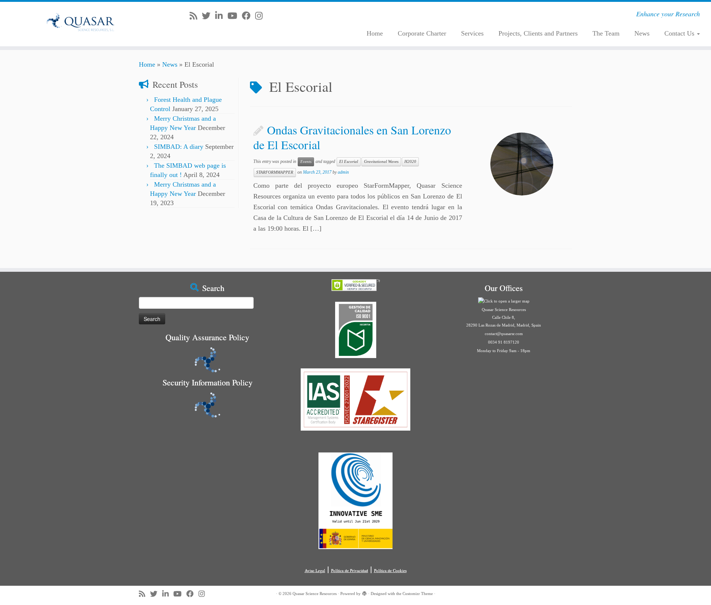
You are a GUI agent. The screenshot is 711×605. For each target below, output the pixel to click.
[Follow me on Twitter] (208, 16)
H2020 (410, 162)
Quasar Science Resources (315, 593)
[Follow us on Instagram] (261, 16)
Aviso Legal (315, 570)
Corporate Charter (422, 33)
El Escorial (348, 162)
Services (472, 33)
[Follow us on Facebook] (248, 16)
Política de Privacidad (349, 570)
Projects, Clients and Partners (538, 33)
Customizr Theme (418, 593)
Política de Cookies (390, 570)
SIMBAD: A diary (178, 146)
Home (375, 33)
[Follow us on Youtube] (234, 16)
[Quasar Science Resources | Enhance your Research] (82, 24)
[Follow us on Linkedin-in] (221, 16)
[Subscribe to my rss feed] (196, 16)
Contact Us (680, 33)
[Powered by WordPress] (364, 592)
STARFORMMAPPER (274, 172)
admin (343, 172)
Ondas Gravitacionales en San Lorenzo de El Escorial (352, 137)
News (642, 33)
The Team (606, 33)
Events (305, 162)
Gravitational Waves (381, 162)
